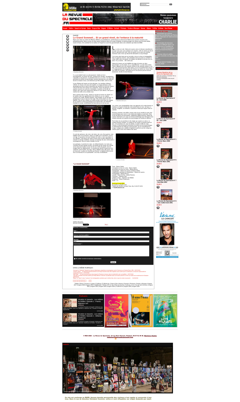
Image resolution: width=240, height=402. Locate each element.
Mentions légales (150, 335)
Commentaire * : (78, 244)
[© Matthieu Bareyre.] (92, 46)
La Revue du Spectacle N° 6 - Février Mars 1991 (166, 160)
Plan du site (111, 338)
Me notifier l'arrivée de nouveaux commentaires (88, 258)
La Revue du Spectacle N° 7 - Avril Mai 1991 (166, 181)
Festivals (116, 28)
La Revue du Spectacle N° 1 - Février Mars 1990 (166, 140)
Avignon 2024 (111, 286)
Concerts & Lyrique (89, 283)
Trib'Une (154, 28)
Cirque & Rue (114, 283)
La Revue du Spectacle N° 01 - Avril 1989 (166, 99)
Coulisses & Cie (129, 285)
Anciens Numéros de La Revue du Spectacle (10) (164, 73)
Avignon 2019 (89, 285)
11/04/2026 (81, 319)
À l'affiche (98, 283)
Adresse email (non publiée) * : (82, 235)
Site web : (76, 239)
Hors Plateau (168, 28)
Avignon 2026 (136, 286)
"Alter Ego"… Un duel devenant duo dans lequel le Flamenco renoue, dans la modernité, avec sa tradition (100, 274)
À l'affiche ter (119, 286)
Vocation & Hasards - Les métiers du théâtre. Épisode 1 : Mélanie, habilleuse (90, 316)
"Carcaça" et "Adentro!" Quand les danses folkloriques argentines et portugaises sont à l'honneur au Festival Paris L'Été (103, 270)
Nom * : (76, 230)
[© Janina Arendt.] (92, 105)
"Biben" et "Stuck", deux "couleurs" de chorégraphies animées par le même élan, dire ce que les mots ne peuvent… (102, 278)
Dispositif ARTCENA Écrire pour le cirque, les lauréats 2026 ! (166, 56)
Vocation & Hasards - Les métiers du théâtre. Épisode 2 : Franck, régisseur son (90, 301)
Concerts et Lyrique (80, 28)
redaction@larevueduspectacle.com (120, 337)
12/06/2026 (81, 305)
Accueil (65, 28)
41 (90, 280)
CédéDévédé (97, 285)
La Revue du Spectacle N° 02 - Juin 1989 (166, 119)
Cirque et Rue (96, 28)
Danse (89, 28)
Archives (160, 28)
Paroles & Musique (141, 283)
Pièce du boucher (119, 285)
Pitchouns (123, 28)
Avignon (103, 28)
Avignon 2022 (94, 286)
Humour (143, 28)
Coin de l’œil (138, 285)
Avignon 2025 (127, 286)
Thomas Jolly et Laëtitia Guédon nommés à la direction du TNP (166, 43)
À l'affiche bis (105, 283)
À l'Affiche (110, 28)
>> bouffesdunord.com (118, 187)
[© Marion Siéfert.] (92, 193)
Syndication (120, 338)
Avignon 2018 (81, 285)
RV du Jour (111, 285)
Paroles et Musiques (133, 28)
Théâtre (71, 28)
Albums (149, 28)
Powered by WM (128, 338)
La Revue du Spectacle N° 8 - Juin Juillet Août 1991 (166, 202)
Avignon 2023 (102, 286)
